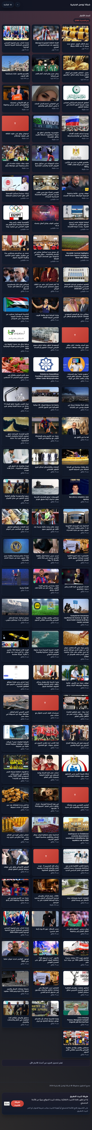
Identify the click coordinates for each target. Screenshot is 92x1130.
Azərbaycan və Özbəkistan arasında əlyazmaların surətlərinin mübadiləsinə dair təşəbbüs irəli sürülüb (77, 837)
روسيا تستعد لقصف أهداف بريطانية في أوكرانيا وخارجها (78, 134)
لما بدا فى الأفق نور (81, 437)
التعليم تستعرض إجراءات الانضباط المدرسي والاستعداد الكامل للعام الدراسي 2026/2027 (76, 286)
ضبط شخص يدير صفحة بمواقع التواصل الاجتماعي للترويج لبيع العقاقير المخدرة (18, 684)
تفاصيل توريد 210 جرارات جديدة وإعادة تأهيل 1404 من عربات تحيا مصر (76, 960)
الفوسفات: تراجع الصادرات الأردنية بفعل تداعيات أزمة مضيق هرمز (46, 498)
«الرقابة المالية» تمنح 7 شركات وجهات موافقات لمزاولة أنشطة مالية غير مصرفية (17, 744)
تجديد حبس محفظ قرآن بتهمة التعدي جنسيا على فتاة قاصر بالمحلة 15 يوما (47, 558)
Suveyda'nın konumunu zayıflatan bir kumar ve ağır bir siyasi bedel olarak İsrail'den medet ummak (76, 619)
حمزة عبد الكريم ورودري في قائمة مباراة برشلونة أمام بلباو (17, 899)
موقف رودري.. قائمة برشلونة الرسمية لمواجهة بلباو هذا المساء (76, 194)
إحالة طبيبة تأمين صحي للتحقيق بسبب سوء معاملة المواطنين (77, 775)
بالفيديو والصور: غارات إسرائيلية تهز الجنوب (17, 74)
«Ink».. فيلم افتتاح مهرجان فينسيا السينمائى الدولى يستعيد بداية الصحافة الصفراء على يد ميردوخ (46, 899)
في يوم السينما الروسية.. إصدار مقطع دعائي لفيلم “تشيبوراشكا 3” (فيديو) (47, 806)
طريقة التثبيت (17, 1103)
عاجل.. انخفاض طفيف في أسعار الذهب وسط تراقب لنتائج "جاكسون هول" (76, 74)
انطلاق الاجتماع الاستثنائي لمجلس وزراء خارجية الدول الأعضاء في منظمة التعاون (76, 104)
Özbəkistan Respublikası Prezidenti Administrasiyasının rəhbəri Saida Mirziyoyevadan (47, 376)
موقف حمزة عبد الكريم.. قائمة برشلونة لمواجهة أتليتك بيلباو (77, 684)
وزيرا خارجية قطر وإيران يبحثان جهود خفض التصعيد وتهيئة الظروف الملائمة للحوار (47, 684)
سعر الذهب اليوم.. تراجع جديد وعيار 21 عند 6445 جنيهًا (78, 44)
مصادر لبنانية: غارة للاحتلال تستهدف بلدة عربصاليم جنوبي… (17, 618)
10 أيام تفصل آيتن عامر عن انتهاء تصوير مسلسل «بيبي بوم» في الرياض (46, 286)
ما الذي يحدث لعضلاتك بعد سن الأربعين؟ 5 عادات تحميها (18, 806)
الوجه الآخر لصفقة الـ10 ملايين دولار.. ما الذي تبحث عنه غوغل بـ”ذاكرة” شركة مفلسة (18, 652)
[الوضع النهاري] (17, 4)
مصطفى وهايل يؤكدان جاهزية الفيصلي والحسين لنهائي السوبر (47, 618)
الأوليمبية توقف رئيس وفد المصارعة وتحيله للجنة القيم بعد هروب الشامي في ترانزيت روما (17, 224)
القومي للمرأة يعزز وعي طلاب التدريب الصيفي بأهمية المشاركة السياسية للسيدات (47, 194)
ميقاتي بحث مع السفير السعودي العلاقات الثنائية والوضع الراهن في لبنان (76, 316)
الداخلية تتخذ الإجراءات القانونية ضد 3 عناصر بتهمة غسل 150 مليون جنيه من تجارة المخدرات (77, 528)
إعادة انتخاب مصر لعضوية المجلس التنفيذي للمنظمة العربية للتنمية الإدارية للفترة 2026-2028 (16, 930)
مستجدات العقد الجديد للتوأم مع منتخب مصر (47, 714)
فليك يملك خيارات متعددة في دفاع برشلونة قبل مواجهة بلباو (17, 164)
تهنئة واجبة (24, 588)
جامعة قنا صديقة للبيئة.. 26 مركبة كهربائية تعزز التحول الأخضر (46, 406)
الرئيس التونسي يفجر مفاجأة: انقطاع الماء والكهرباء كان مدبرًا (77, 806)
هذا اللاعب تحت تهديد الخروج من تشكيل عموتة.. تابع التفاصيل (47, 744)
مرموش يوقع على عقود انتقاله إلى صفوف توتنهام (17, 134)
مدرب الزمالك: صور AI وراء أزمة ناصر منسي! (47, 930)
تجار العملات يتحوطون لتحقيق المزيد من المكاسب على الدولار (17, 528)
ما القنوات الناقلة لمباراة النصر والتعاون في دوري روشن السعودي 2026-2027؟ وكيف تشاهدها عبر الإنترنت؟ (17, 775)
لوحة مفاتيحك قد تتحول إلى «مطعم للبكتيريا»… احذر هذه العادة (18, 468)
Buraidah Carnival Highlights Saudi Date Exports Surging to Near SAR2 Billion (77, 255)
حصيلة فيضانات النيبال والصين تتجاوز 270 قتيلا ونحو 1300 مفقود (16, 990)
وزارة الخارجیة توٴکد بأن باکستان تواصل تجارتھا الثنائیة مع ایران (47, 1019)
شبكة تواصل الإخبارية (80, 4)
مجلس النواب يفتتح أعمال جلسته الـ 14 (46, 224)
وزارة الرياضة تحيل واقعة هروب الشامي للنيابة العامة (47, 316)
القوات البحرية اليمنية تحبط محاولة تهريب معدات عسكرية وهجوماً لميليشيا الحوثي (46, 652)
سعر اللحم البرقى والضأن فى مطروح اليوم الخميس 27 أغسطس (16, 376)
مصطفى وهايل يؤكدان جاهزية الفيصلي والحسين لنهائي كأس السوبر (77, 1050)
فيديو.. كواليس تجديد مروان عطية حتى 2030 (16, 960)
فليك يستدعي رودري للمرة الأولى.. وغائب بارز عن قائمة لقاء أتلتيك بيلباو (47, 588)
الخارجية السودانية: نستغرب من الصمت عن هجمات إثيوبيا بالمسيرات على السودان (17, 316)
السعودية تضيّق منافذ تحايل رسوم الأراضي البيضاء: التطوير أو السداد (46, 346)
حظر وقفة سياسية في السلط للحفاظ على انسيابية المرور (78, 468)
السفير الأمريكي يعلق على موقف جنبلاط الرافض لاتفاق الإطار (16, 868)
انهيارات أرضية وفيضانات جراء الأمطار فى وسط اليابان (78, 899)
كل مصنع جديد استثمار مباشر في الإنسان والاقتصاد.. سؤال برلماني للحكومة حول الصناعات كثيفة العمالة (46, 255)
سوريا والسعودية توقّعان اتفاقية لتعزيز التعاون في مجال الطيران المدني (17, 498)
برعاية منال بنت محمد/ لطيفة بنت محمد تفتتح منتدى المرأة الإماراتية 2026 (16, 346)
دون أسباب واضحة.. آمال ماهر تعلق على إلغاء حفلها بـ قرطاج (77, 346)
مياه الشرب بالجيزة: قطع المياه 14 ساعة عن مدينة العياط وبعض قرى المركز (16, 406)
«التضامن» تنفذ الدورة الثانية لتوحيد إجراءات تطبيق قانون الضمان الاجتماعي (78, 558)
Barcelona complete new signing (79, 498)
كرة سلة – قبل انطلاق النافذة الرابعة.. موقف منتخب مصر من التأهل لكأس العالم (78, 714)
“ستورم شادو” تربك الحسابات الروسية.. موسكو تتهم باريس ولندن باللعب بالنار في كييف (78, 376)
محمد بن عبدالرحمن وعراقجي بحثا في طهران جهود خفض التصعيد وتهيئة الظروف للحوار (16, 255)
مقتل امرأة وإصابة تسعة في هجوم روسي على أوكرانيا (78, 406)
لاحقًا (7, 1103)
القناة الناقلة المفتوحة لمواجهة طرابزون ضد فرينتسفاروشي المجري (47, 45)
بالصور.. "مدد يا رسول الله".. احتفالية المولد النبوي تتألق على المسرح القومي (47, 960)
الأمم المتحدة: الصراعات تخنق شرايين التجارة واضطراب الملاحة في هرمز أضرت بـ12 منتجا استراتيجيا (17, 437)
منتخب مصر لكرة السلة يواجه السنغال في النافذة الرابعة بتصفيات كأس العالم (48, 775)
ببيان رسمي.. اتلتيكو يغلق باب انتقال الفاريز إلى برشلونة (77, 930)
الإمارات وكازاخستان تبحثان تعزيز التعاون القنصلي (47, 468)
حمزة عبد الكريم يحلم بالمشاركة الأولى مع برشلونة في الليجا (47, 437)
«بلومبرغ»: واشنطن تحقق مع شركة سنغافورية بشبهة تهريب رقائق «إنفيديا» (47, 134)
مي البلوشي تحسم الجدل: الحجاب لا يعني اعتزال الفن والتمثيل (47, 104)
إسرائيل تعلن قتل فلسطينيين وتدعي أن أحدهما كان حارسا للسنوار (18, 286)
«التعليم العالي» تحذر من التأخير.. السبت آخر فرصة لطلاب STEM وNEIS (76, 164)
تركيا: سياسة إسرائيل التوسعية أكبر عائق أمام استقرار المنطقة (17, 194)
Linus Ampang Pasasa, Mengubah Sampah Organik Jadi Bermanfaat (78, 1020)
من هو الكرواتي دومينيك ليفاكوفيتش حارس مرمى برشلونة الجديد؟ (16, 104)
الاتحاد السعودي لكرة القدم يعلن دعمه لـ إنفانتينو (77, 587)
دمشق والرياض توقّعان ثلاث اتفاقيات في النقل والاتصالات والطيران (18, 1020)
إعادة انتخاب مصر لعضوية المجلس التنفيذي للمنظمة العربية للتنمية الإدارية (16, 45)
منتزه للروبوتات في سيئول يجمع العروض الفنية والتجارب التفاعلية (47, 164)
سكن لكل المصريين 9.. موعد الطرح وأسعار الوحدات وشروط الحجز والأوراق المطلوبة (48, 868)
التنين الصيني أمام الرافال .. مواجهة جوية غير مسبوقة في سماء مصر (17, 714)
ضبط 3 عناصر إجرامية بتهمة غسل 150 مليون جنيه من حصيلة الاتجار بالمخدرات (16, 558)
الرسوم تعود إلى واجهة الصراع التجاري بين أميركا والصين (77, 744)
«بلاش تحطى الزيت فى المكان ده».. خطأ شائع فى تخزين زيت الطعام (18, 837)
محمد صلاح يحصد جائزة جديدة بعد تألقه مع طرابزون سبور (46, 528)
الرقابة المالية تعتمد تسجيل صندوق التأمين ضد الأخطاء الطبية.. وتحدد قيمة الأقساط (78, 224)
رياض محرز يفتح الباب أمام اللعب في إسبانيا (47, 74)
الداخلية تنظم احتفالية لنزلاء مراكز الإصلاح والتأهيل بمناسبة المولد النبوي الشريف (46, 837)
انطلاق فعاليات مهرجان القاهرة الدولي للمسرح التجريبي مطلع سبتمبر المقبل (77, 990)
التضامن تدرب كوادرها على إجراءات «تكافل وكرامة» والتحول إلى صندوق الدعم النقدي (47, 990)
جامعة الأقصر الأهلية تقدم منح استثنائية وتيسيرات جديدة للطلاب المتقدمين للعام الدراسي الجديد (76, 868)
